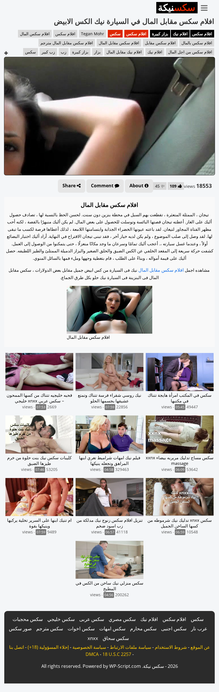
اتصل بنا (16, 647)
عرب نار (199, 628)
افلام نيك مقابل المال (124, 52)
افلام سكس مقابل (160, 42)
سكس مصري (122, 619)
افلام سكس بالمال (196, 42)
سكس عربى (91, 619)
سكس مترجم (49, 628)
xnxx (93, 638)
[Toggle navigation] (206, 7)
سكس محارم (143, 628)
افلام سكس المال (35, 33)
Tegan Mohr (92, 33)
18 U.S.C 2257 (116, 654)
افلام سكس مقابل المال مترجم (66, 42)
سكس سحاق (116, 638)
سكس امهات (112, 628)
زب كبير (48, 52)
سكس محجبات (28, 619)
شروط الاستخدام (171, 647)
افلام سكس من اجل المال (190, 52)
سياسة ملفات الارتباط (130, 647)
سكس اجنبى (173, 628)
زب (63, 52)
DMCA (92, 654)
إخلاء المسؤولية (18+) (48, 647)
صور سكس (20, 628)
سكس (115, 33)
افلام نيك (180, 33)
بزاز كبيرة (160, 33)
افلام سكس (202, 33)
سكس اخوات (81, 628)
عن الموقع (200, 647)
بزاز (97, 52)
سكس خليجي (61, 619)
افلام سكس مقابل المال (119, 42)
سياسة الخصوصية (89, 647)
